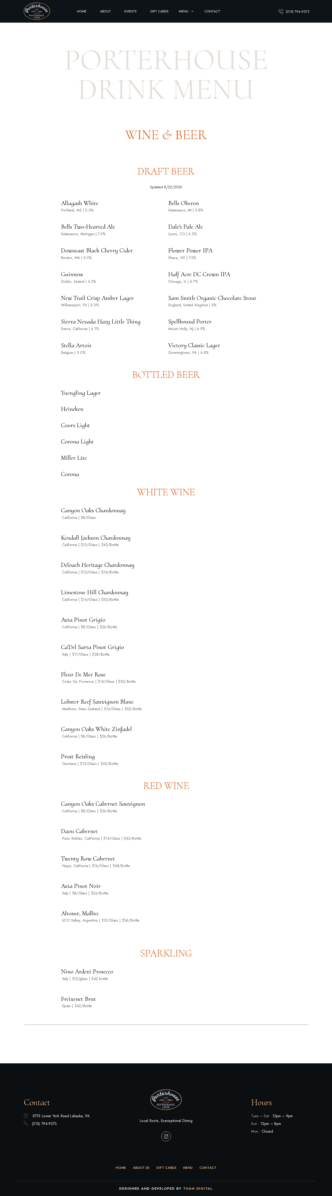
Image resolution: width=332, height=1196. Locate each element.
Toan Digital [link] (198, 1188)
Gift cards (159, 11)
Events (130, 11)
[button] (186, 11)
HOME (82, 11)
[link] (40, 11)
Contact (212, 11)
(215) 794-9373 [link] (44, 1123)
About (105, 11)
